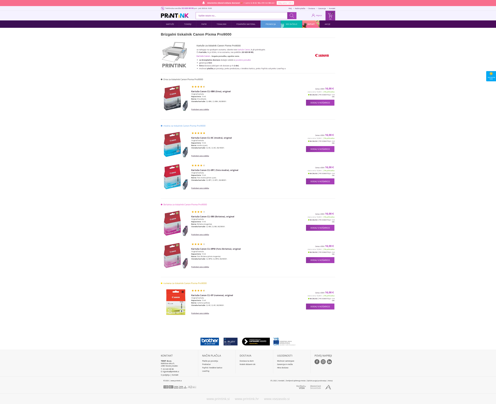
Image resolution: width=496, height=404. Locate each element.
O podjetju (165, 375)
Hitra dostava (282, 367)
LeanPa (205, 371)
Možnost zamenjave (285, 361)
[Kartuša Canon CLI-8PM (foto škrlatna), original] (176, 256)
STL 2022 (273, 381)
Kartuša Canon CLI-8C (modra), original (211, 138)
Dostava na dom (247, 361)
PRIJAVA (319, 15)
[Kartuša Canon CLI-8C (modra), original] (176, 144)
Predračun (206, 364)
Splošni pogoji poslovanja (316, 381)
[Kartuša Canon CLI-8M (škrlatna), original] (176, 223)
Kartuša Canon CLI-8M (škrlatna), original (212, 216)
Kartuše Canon (203, 56)
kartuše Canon (244, 49)
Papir (204, 24)
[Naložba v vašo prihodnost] (284, 340)
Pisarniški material (245, 24)
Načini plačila (300, 8)
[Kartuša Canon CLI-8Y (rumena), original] (176, 302)
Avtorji (330, 381)
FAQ (290, 8)
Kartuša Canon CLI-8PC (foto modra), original (214, 170)
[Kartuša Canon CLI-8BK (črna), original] (176, 98)
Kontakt (332, 8)
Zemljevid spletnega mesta (295, 381)
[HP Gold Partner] (230, 340)
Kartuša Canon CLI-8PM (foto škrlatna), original (216, 249)
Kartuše (170, 24)
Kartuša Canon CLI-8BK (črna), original (211, 91)
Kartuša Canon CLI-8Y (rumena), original (212, 295)
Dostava (311, 8)
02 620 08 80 (188, 8)
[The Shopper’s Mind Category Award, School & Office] (256, 340)
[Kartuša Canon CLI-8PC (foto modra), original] (176, 177)
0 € (330, 19)
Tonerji (187, 24)
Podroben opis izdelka (200, 109)
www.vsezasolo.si (277, 399)
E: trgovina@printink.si (170, 371)
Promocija (271, 24)
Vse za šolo (291, 24)
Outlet (311, 24)
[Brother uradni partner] (209, 340)
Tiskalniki (221, 24)
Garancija (322, 8)
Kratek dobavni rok (247, 364)
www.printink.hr (247, 399)
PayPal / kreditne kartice (212, 367)
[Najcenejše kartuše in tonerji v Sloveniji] (175, 15)
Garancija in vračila (285, 364)
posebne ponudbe (243, 60)
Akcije (327, 24)
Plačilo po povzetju (210, 361)
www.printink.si (218, 399)
